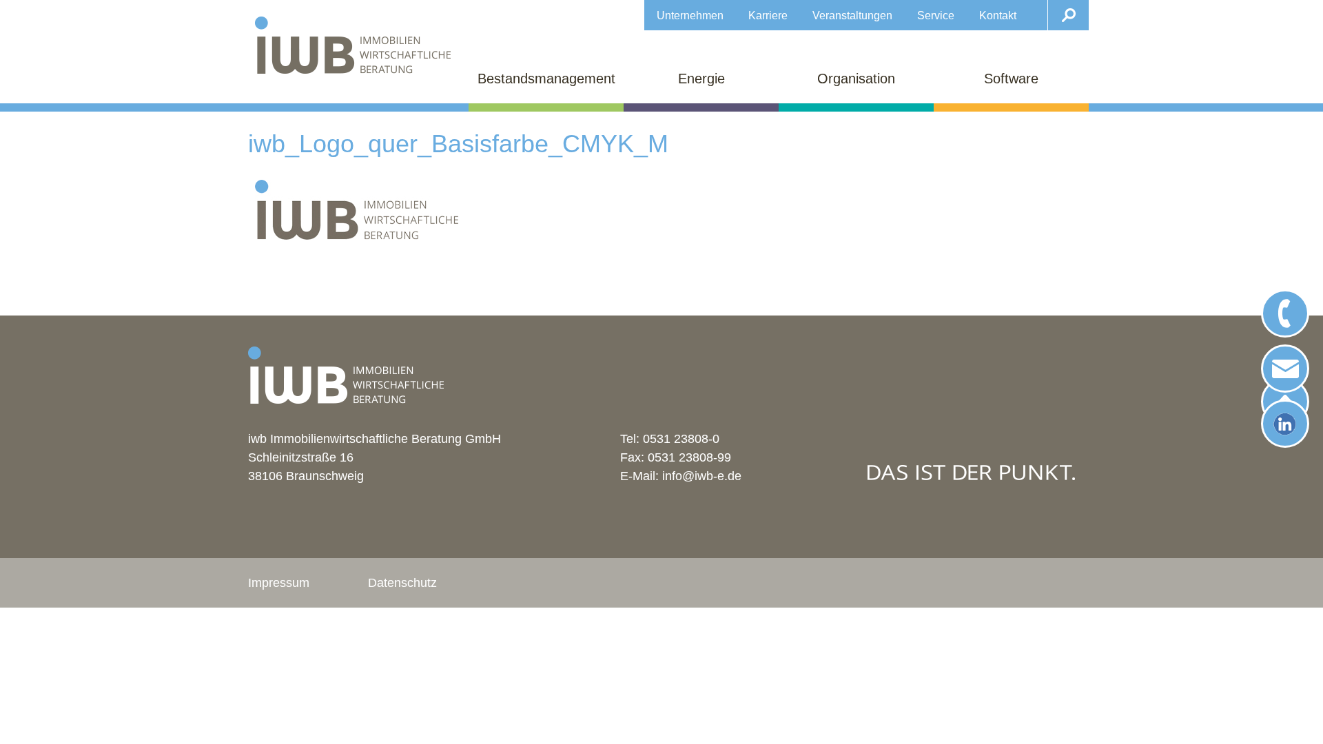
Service (935, 15)
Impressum (278, 583)
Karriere (768, 15)
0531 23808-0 (681, 439)
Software (1011, 78)
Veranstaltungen (852, 15)
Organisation (856, 78)
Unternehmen (690, 15)
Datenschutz (402, 583)
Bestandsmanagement (546, 78)
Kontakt (997, 15)
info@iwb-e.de (701, 476)
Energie (701, 78)
